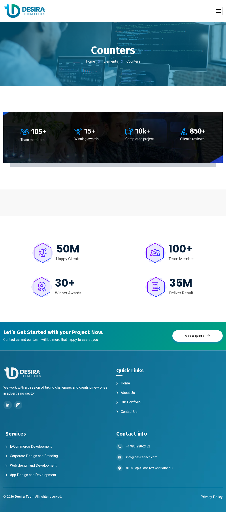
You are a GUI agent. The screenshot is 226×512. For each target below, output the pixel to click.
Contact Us (127, 412)
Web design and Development (31, 465)
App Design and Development (31, 475)
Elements (111, 61)
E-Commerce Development (29, 446)
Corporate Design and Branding (32, 456)
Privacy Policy (212, 497)
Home (90, 61)
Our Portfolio (129, 402)
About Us (126, 393)
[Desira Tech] (25, 11)
